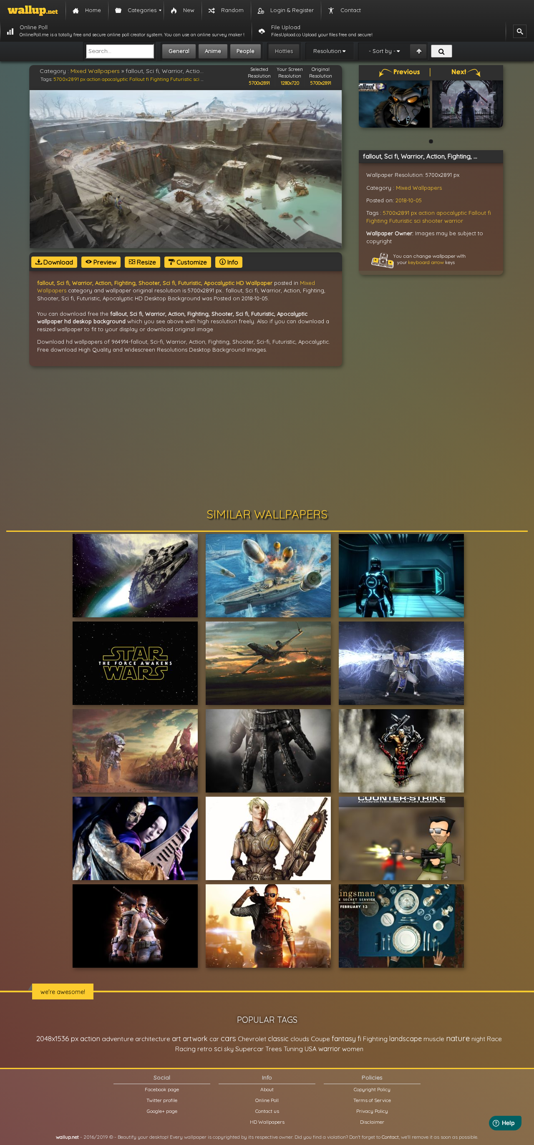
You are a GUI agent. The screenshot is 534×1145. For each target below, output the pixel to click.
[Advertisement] (267, 437)
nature (458, 1038)
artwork (195, 1038)
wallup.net (67, 1137)
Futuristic (181, 79)
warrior (453, 220)
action (94, 79)
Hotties (284, 51)
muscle (433, 1039)
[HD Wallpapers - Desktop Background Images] (32, 10)
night (478, 1039)
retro (204, 1049)
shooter (432, 220)
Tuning (293, 1049)
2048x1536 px (57, 1038)
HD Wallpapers (267, 1122)
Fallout (137, 79)
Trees (273, 1049)
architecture (152, 1039)
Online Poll (267, 1100)
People (245, 51)
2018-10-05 (408, 200)
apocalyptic (115, 79)
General (179, 51)
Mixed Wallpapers (95, 71)
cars (228, 1038)
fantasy (344, 1038)
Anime (213, 51)
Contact (390, 1137)
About (267, 1089)
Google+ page (162, 1111)
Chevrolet (252, 1039)
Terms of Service (372, 1100)
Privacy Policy (372, 1111)
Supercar (249, 1048)
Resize (145, 262)
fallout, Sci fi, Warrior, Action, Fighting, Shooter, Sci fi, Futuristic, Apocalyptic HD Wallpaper (154, 282)
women (352, 1049)
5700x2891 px (69, 79)
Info (232, 262)
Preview (104, 262)
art (176, 1038)
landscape (405, 1038)
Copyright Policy (372, 1089)
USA (311, 1049)
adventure (118, 1038)
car (214, 1039)
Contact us (267, 1111)
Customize (191, 262)
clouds (299, 1039)
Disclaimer (372, 1122)
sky (229, 1049)
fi (147, 79)
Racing (185, 1049)
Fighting (159, 79)
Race (494, 1039)
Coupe (320, 1039)
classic (278, 1038)
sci (196, 79)
